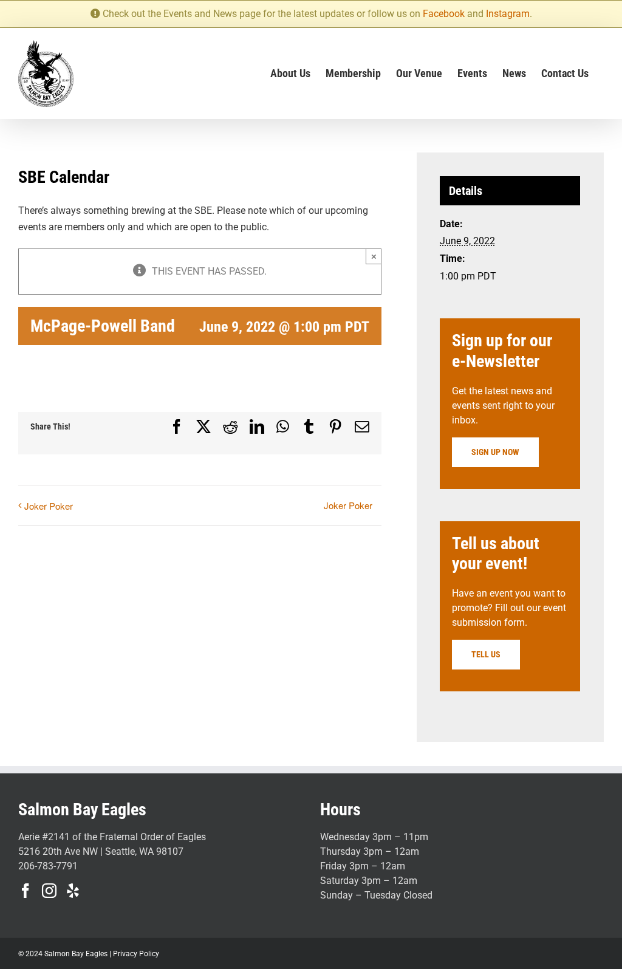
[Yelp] (73, 890)
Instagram (508, 13)
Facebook (444, 13)
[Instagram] (49, 890)
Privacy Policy (136, 954)
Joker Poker (48, 505)
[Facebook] (25, 890)
